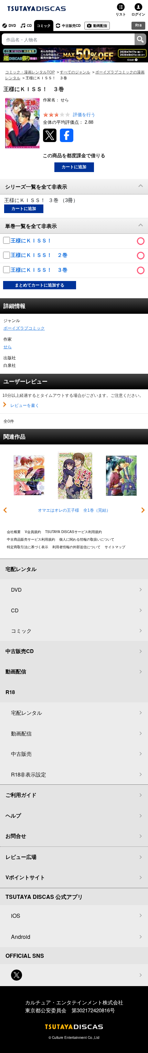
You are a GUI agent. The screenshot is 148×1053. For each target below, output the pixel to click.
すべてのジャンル (75, 72)
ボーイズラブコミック (24, 328)
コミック (44, 25)
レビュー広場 (21, 857)
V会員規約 (33, 531)
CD (29, 25)
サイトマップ (115, 546)
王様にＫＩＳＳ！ (32, 240)
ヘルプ (13, 815)
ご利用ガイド (21, 795)
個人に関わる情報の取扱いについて (86, 539)
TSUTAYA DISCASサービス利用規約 (73, 531)
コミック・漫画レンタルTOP (30, 72)
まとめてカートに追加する (39, 285)
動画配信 (100, 25)
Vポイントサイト (25, 877)
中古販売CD (71, 25)
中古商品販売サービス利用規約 (31, 539)
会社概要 (14, 531)
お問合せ (16, 836)
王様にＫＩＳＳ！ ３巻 (40, 270)
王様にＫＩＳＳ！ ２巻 (40, 255)
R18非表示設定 (28, 774)
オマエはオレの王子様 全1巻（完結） (74, 510)
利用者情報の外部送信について (76, 546)
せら (7, 346)
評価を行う (84, 114)
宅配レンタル (26, 712)
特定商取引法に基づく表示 (27, 546)
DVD (12, 25)
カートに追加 (74, 166)
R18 (138, 25)
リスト (121, 14)
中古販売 (21, 753)
